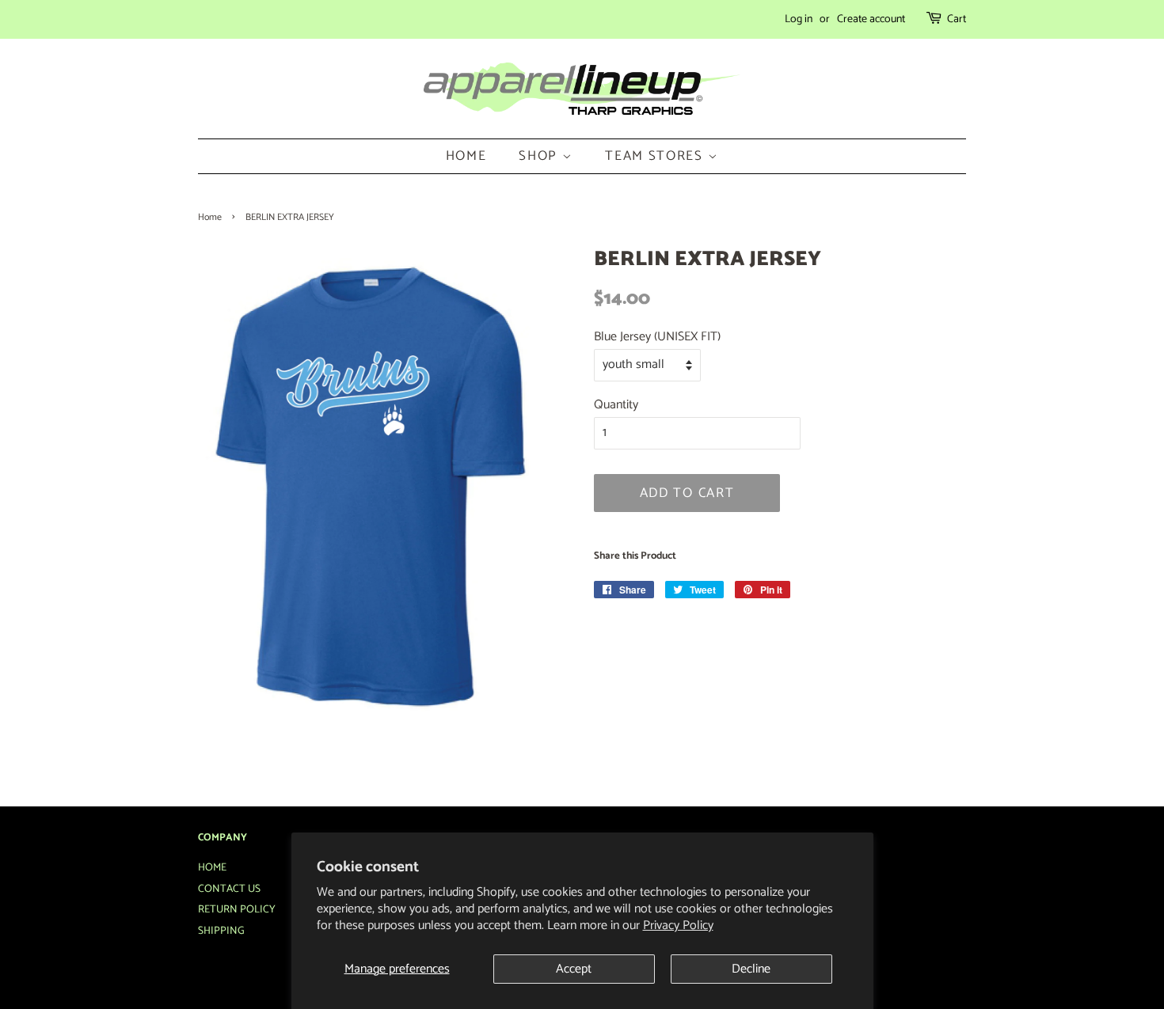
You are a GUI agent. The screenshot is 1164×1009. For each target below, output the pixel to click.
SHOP (540, 156)
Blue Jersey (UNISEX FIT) (657, 336)
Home (210, 217)
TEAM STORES (656, 156)
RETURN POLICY (237, 909)
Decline (751, 969)
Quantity (616, 404)
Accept (574, 969)
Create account (871, 19)
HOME (466, 156)
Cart (956, 19)
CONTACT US (229, 888)
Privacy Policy (678, 925)
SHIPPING (221, 930)
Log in (798, 19)
